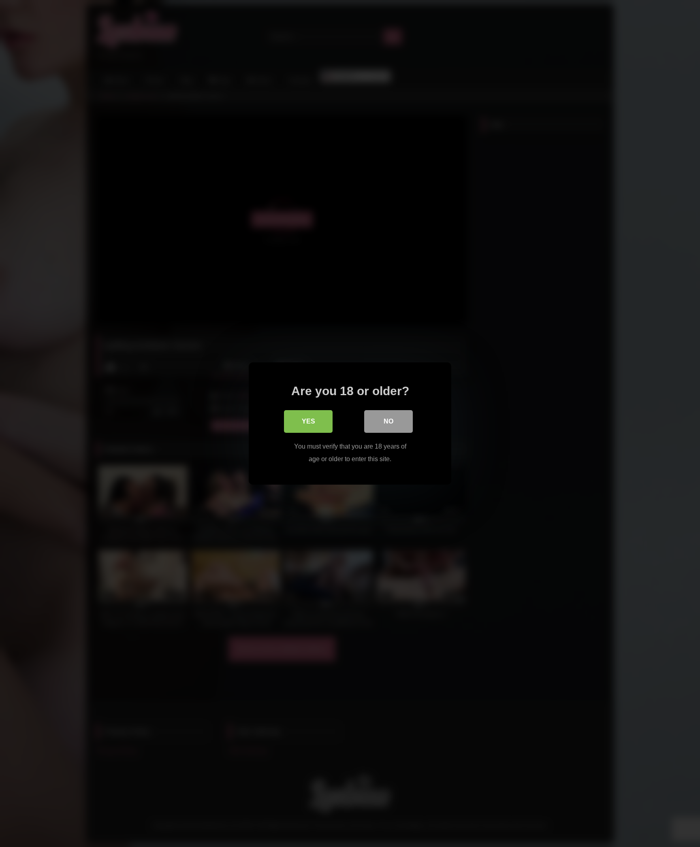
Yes (308, 421)
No (388, 421)
